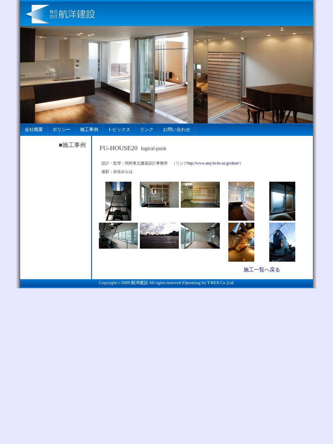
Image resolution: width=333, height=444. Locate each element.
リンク (146, 129)
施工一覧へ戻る (262, 269)
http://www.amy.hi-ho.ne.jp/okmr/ (213, 163)
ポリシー (61, 129)
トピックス (119, 129)
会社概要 (34, 129)
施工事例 (89, 129)
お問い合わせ (176, 129)
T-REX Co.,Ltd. (220, 282)
